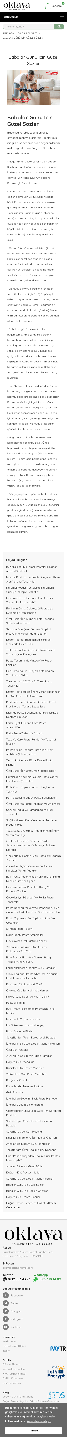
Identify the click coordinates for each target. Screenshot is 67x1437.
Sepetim (56, 5)
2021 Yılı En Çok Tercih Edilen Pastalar (29, 1056)
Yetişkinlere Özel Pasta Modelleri (26, 1074)
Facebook (17, 1295)
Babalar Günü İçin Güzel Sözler (25, 1184)
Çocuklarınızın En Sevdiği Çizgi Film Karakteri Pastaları (33, 1113)
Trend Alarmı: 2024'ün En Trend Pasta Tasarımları (29, 683)
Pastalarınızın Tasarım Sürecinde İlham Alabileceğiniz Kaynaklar (29, 752)
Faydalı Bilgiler (27, 33)
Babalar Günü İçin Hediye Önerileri (27, 1191)
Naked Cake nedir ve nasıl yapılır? (27, 996)
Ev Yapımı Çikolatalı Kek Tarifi (24, 984)
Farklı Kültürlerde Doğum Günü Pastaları (31, 968)
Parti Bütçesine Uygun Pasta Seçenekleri (31, 797)
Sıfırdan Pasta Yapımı (19, 928)
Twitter (15, 1303)
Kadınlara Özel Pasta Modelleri (25, 1068)
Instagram (17, 1319)
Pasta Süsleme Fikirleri (20, 1031)
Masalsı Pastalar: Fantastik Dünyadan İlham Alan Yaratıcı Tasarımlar (33, 579)
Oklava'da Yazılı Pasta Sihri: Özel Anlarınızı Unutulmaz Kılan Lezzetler (32, 976)
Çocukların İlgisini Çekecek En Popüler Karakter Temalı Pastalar (29, 868)
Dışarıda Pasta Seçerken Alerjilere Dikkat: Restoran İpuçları (32, 715)
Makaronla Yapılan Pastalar (23, 1019)
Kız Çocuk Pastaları (18, 1080)
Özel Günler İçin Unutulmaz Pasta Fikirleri (31, 770)
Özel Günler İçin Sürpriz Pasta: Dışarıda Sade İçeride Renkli (30, 621)
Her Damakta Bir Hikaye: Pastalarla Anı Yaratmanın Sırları (30, 673)
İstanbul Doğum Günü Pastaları (25, 1104)
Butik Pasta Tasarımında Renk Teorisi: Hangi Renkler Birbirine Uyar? (33, 879)
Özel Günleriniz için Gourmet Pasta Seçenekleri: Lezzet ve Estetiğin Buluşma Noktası (31, 845)
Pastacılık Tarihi (15, 1002)
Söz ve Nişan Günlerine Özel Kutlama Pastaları (29, 1123)
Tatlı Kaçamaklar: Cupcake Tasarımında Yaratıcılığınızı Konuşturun (30, 652)
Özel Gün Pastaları (17, 1049)
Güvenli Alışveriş (12, 1364)
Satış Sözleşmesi (12, 1383)
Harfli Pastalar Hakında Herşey (25, 1025)
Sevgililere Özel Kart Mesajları (24, 1131)
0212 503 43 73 (19, 1279)
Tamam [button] (33, 1430)
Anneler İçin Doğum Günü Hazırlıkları (28, 1143)
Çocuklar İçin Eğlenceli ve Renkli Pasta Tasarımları (30, 899)
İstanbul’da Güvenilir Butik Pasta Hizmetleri (32, 1098)
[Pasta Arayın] (62, 17)
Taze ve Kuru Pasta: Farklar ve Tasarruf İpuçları (31, 742)
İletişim (6, 1350)
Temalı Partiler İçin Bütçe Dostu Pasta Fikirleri (29, 762)
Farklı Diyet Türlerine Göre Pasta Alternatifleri (26, 725)
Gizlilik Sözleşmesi (13, 1378)
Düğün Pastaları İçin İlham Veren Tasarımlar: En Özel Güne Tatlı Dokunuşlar (33, 694)
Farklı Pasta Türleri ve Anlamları (25, 733)
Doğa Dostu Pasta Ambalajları (25, 935)
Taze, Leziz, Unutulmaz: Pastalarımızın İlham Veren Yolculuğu (32, 833)
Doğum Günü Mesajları (20, 1062)
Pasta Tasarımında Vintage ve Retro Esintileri (29, 663)
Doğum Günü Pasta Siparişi (23, 1197)
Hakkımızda (9, 1341)
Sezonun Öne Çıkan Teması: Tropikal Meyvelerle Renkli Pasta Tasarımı (28, 631)
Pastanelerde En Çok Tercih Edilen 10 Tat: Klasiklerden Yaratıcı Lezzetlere (31, 704)
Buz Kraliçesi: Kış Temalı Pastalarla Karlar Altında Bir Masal (31, 569)
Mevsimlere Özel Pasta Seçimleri (26, 941)
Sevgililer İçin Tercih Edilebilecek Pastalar (31, 1037)
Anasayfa (8, 33)
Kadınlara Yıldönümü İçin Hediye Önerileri (31, 1137)
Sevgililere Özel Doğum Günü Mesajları (30, 1178)
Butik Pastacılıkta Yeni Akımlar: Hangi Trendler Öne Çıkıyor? (28, 959)
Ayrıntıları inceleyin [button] (39, 1421)
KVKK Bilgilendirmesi (14, 1373)
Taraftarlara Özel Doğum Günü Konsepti (31, 1150)
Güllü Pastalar (14, 1092)
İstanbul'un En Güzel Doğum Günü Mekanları (33, 1043)
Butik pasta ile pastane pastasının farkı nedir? (30, 1011)
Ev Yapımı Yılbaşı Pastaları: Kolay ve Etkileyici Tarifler (28, 889)
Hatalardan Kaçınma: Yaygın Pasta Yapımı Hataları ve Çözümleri (32, 779)
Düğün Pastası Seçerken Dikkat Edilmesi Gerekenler (31, 1205)
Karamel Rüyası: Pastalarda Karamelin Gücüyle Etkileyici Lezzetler (30, 590)
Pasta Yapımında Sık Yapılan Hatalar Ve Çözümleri (30, 920)
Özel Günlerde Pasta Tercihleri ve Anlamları (33, 803)
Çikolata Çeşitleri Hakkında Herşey (27, 990)
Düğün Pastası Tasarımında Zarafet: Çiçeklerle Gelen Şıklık (28, 642)
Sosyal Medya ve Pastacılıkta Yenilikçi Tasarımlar (29, 812)
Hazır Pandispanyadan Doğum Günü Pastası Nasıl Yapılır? (33, 1158)
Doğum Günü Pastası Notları (23, 1172)
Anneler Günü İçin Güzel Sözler (25, 1166)
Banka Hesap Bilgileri (14, 1346)
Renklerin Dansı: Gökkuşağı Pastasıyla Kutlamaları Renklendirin (29, 610)
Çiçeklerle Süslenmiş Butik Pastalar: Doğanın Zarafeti (33, 858)
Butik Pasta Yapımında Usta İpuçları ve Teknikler (30, 789)
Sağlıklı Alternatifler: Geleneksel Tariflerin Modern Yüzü (31, 822)
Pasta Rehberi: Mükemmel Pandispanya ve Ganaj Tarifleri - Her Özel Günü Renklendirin (33, 910)
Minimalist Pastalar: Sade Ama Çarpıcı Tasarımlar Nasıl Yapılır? (29, 600)
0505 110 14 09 (49, 1279)
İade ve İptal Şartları (14, 1369)
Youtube (16, 1327)
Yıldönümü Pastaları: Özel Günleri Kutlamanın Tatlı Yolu (26, 949)
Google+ (16, 1311)
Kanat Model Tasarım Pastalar (25, 1086)
